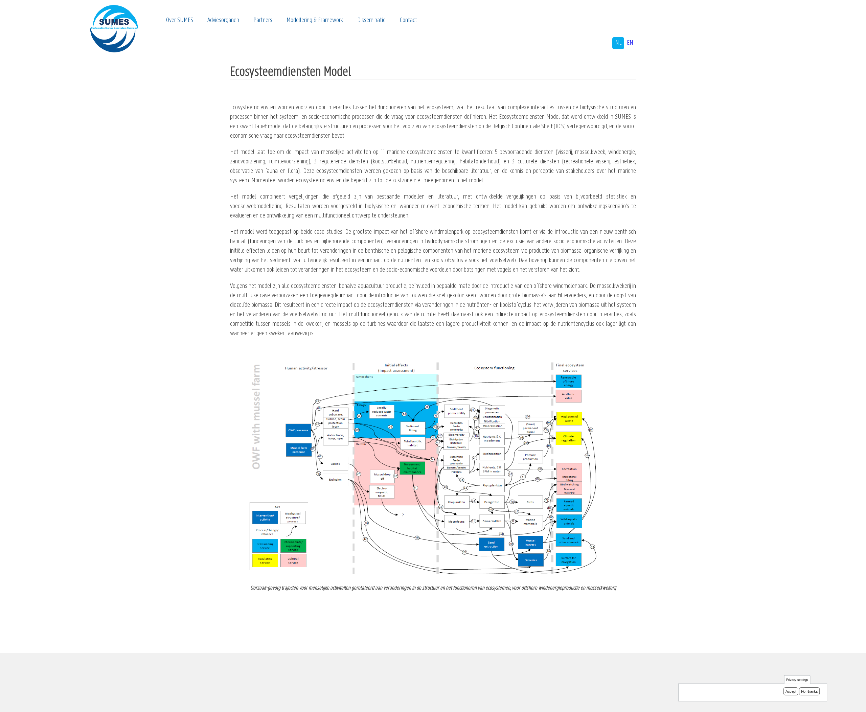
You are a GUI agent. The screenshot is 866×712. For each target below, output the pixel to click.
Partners (262, 20)
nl (618, 43)
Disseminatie (371, 20)
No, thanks (809, 691)
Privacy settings (797, 680)
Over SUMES (179, 20)
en (630, 43)
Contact (408, 20)
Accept (790, 691)
